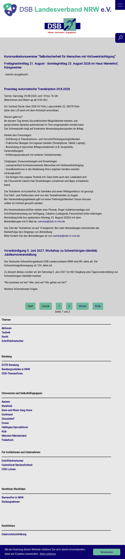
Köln (4, 431)
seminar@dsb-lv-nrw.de (51, 221)
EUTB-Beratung (10, 365)
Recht (5, 336)
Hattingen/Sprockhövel (15, 427)
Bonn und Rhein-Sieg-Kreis (17, 410)
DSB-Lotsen (9, 469)
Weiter (82, 306)
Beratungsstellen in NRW (16, 369)
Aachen (6, 401)
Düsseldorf (8, 418)
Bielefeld (7, 406)
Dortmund (7, 414)
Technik (6, 332)
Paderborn (8, 440)
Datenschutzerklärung (14, 534)
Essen (5, 423)
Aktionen (7, 328)
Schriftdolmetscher (12, 340)
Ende (98, 306)
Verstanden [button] (106, 552)
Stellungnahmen (11, 501)
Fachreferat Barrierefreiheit (17, 465)
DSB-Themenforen (12, 373)
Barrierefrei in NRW (12, 497)
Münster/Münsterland (14, 435)
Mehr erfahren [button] (48, 553)
